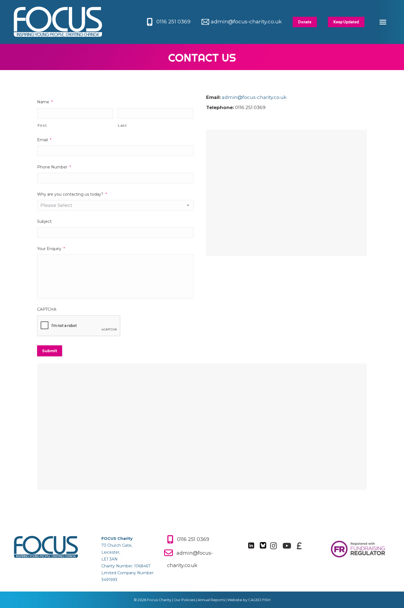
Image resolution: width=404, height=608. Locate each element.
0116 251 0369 (173, 21)
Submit (49, 350)
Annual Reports (211, 600)
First (42, 125)
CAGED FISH (259, 600)
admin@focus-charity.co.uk (246, 21)
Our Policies (184, 600)
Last (122, 125)
